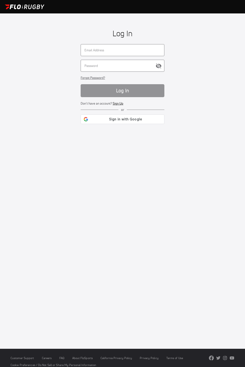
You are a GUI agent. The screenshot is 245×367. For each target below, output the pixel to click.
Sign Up (118, 103)
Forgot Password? (93, 78)
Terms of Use (174, 358)
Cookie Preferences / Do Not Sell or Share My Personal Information (53, 365)
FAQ (61, 358)
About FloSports (82, 358)
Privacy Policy (149, 358)
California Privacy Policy (116, 358)
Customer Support (22, 358)
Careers (47, 358)
